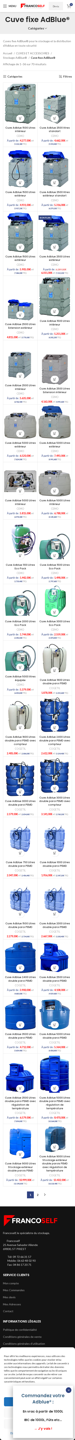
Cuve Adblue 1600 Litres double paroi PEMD (55, 681)
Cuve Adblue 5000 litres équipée (20, 678)
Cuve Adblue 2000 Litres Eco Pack (20, 623)
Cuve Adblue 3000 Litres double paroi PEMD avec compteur (54, 801)
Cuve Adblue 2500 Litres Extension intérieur (54, 390)
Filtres (67, 76)
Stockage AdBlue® (15, 57)
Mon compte (11, 1283)
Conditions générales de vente (22, 1336)
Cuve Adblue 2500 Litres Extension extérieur (20, 326)
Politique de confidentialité (20, 1329)
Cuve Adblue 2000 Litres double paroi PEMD (54, 925)
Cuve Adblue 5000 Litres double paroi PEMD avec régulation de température (54, 1103)
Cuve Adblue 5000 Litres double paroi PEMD (54, 1035)
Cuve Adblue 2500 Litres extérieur (54, 258)
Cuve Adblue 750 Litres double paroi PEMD (20, 864)
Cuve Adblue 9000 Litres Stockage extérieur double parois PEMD (20, 1167)
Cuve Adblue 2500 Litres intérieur (20, 387)
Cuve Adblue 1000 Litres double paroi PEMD (55, 864)
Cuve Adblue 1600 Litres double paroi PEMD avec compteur (20, 740)
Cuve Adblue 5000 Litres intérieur (20, 502)
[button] (20, 118)
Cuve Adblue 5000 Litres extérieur (20, 444)
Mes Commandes (14, 1290)
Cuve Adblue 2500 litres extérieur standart (55, 193)
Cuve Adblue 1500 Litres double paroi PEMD (20, 925)
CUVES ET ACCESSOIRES (33, 53)
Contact (8, 1311)
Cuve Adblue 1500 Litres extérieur (20, 193)
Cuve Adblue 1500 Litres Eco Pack (55, 566)
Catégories (36, 28)
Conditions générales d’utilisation (24, 1343)
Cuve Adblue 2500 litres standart (55, 129)
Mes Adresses (12, 1304)
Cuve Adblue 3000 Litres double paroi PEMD (20, 802)
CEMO (20, 135)
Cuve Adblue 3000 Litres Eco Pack (54, 623)
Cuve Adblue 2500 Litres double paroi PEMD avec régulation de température (20, 1103)
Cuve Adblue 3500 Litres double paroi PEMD (20, 1035)
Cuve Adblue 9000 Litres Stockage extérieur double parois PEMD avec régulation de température (54, 1163)
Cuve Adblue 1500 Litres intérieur (20, 129)
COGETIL (54, 688)
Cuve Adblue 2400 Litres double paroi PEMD (20, 978)
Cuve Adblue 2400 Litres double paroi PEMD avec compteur (54, 740)
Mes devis (9, 1297)
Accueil (8, 53)
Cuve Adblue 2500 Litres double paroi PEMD (54, 978)
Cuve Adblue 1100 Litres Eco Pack (20, 566)
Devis (56, 6)
